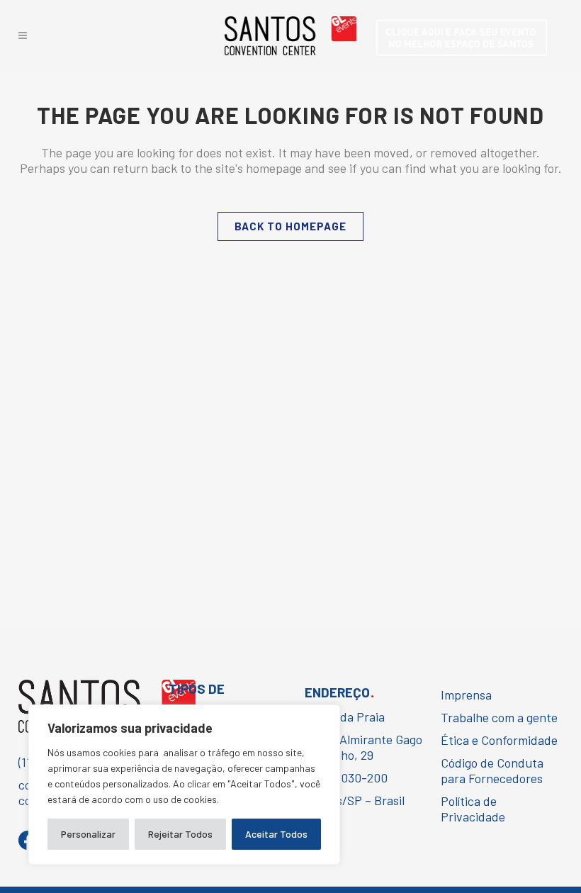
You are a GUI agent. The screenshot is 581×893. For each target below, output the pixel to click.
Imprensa (466, 694)
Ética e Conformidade (499, 740)
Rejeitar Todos (180, 834)
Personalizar (88, 834)
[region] (184, 784)
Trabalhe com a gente (499, 717)
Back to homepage (290, 226)
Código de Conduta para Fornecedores (492, 770)
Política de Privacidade (473, 808)
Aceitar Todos (276, 834)
